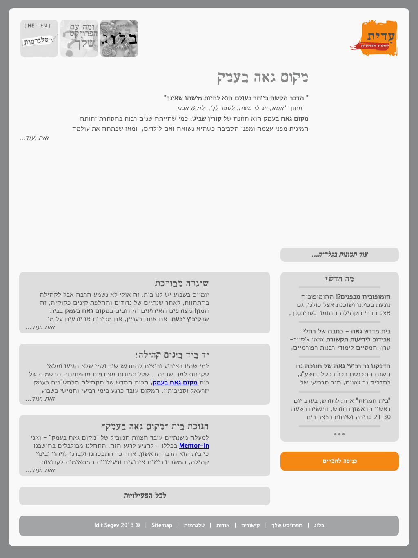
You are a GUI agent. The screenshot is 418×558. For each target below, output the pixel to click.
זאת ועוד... (34, 138)
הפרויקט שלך (287, 525)
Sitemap (162, 525)
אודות (222, 525)
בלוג (319, 525)
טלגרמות (194, 525)
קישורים (250, 525)
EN (43, 25)
